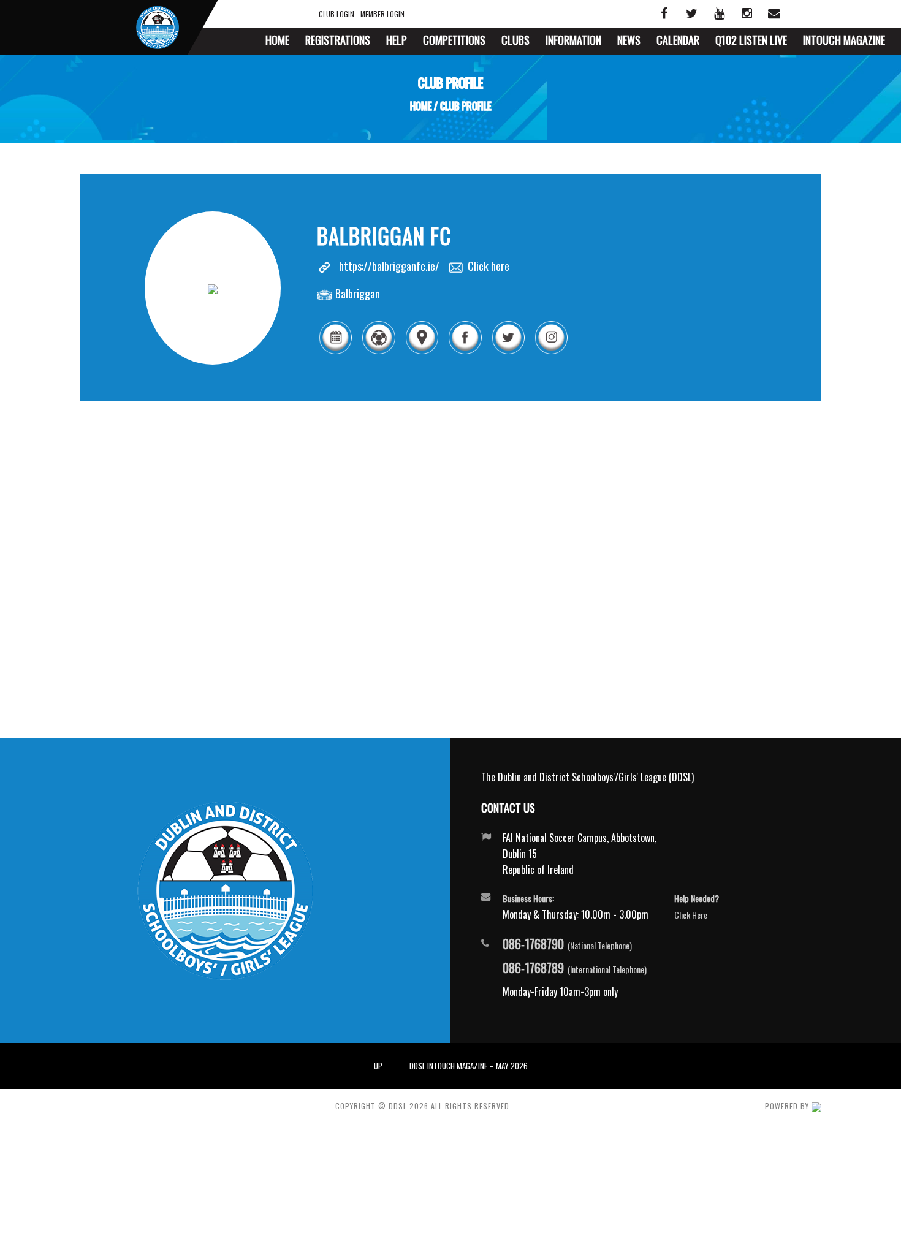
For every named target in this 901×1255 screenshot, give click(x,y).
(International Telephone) (575, 968)
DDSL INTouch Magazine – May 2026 (468, 1066)
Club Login (336, 14)
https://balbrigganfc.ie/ (389, 266)
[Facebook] (464, 351)
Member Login (382, 14)
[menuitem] (277, 41)
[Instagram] (551, 351)
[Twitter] (508, 351)
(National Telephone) (567, 944)
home (420, 106)
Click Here (690, 914)
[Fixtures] (335, 351)
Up (378, 1066)
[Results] (378, 351)
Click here (488, 266)
